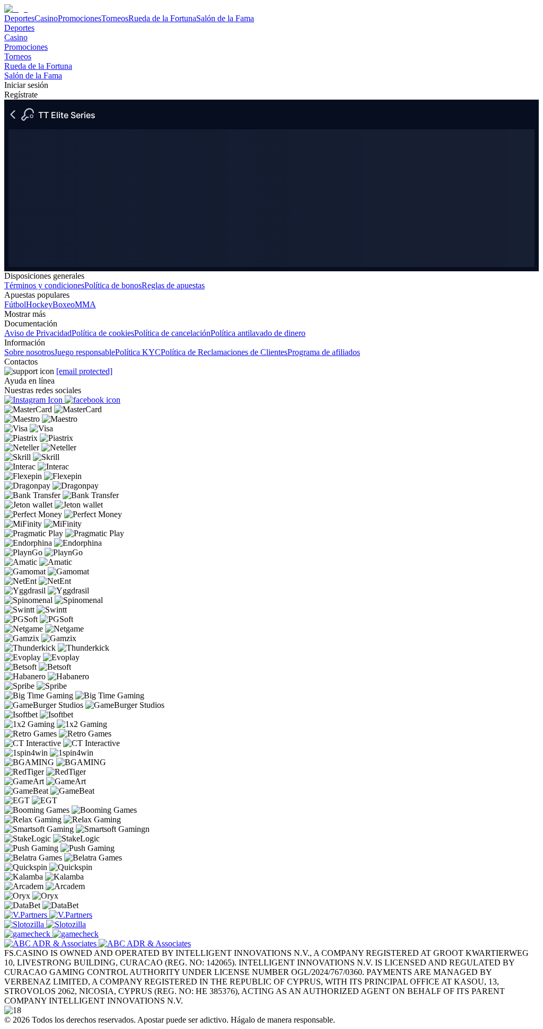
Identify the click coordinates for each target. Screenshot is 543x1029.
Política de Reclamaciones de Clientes (224, 352)
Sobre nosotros (29, 352)
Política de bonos (113, 285)
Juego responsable (84, 352)
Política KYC (138, 352)
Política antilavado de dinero (258, 333)
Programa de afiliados (323, 352)
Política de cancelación (172, 333)
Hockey (39, 304)
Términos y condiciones (44, 285)
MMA (85, 304)
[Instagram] (34, 399)
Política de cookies (103, 333)
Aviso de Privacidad (38, 333)
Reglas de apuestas (173, 285)
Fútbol (15, 304)
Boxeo (63, 304)
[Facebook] (92, 399)
